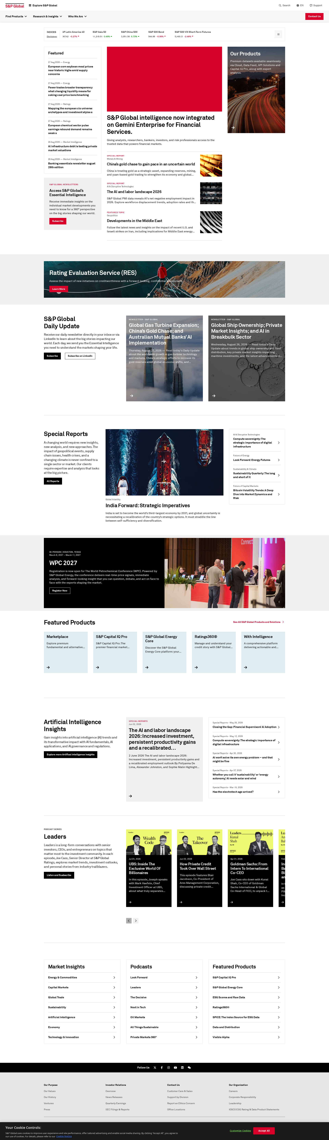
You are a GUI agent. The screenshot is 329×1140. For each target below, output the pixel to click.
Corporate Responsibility (242, 1097)
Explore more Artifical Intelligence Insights (70, 754)
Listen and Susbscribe (59, 875)
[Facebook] (161, 1067)
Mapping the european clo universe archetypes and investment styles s (70, 110)
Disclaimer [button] (52, 36)
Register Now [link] (59, 590)
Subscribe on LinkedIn (80, 355)
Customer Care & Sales (179, 1091)
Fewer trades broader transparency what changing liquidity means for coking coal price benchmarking (70, 91)
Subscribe (57, 221)
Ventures (49, 1103)
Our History (50, 1097)
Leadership (235, 1103)
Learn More (58, 288)
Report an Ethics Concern (181, 1103)
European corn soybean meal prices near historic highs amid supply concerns (70, 70)
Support (317, 5)
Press (47, 1109)
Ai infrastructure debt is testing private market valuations (72, 148)
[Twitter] (155, 1067)
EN (301, 5)
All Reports (53, 481)
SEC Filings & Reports (117, 1109)
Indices (51, 32)
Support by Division (177, 1097)
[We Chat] (189, 1067)
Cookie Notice (64, 1136)
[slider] (164, 654)
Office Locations (176, 1109)
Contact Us (314, 16)
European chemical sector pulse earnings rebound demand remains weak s (70, 129)
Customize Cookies (240, 1130)
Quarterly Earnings (116, 1103)
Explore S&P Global (45, 5)
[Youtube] (175, 1067)
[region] (164, 1131)
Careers (233, 1091)
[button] (278, 34)
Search (286, 5)
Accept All (264, 1130)
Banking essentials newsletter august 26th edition (71, 165)
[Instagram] (168, 1067)
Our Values (50, 1091)
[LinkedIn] (182, 1067)
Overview (111, 1091)
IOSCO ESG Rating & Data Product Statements (254, 1109)
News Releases (114, 1097)
